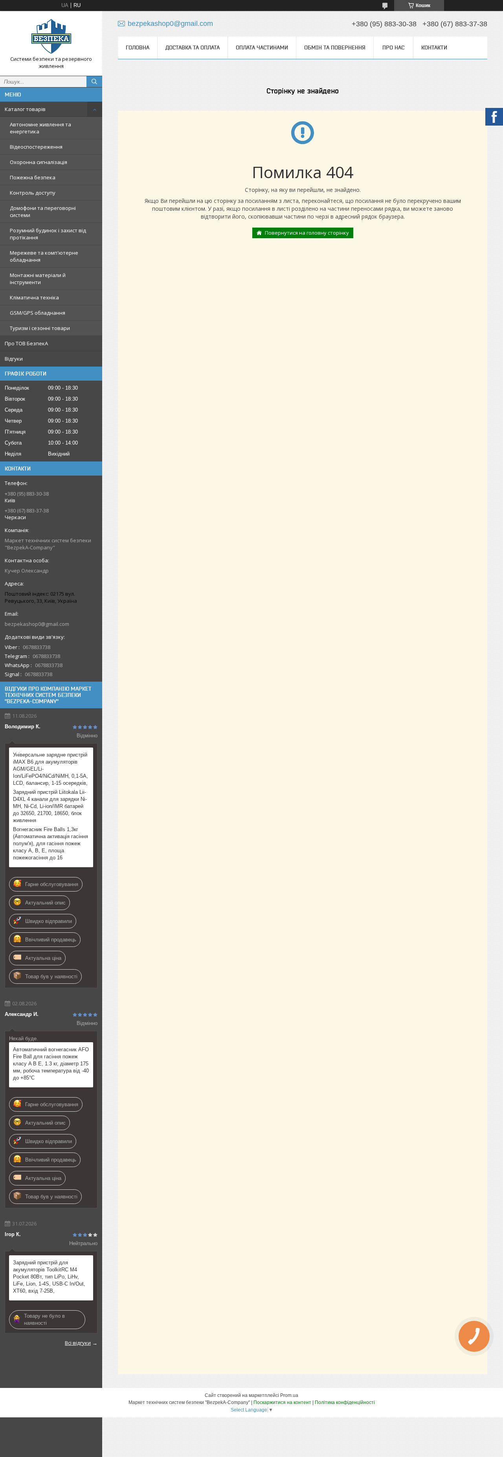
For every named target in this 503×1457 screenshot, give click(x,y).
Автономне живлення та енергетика (40, 128)
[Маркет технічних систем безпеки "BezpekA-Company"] (51, 36)
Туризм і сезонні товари (40, 328)
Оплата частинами (262, 47)
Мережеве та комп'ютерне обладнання (44, 256)
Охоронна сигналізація (38, 162)
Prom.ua (289, 1395)
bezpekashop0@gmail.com (37, 623)
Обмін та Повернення (334, 47)
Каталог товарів (25, 109)
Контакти (434, 47)
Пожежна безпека (32, 177)
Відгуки (14, 358)
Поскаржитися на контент (282, 1402)
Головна (137, 47)
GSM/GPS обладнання (37, 312)
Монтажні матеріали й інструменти (38, 279)
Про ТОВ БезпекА (26, 343)
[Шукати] (94, 82)
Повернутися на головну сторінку (307, 232)
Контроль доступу (32, 192)
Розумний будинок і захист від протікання (48, 234)
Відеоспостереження (36, 146)
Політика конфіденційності (345, 1402)
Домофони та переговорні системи (43, 211)
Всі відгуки (78, 1342)
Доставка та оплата (192, 47)
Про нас (393, 47)
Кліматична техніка (34, 297)
